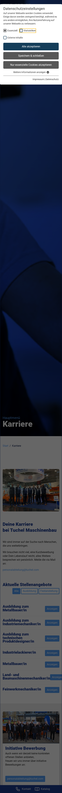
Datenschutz (52, 79)
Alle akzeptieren (31, 46)
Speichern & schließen (31, 55)
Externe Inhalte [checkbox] (15, 37)
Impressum (38, 79)
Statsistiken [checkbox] (30, 30)
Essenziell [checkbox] (12, 30)
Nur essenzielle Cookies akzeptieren (31, 64)
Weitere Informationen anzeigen (29, 72)
